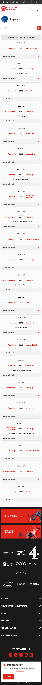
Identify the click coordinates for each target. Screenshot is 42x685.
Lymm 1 (13, 69)
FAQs (36, 2)
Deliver (5, 620)
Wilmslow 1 (30, 133)
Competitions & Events (14, 606)
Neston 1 (29, 91)
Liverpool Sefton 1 (32, 239)
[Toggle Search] (31, 8)
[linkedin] (31, 655)
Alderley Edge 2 (10, 111)
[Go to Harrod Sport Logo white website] (7, 564)
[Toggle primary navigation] (38, 8)
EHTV (27, 2)
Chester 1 (12, 260)
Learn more (20, 671)
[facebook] (21, 655)
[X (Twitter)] (16, 655)
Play (3, 613)
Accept (8, 677)
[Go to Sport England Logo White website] (34, 584)
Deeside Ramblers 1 (9, 217)
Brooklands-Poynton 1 (30, 196)
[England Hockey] (9, 8)
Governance (8, 628)
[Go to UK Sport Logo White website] (7, 584)
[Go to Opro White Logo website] (21, 564)
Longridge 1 (12, 174)
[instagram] (11, 655)
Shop (6, 2)
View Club (8, 28)
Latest (4, 598)
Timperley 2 (12, 48)
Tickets (17, 2)
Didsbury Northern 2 (33, 48)
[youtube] (26, 655)
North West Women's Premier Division (21, 37)
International (9, 635)
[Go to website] (7, 552)
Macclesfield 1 (31, 154)
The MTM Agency (24, 682)
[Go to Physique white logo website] (34, 564)
